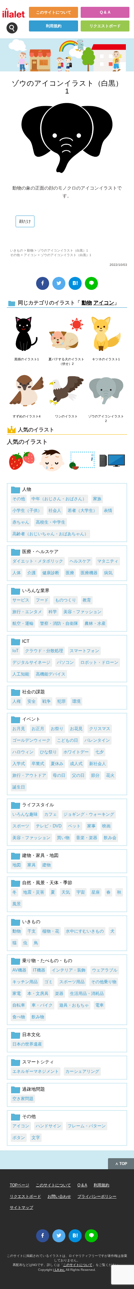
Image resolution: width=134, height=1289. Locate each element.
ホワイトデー (76, 752)
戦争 (46, 701)
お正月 (38, 728)
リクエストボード (105, 26)
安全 (31, 701)
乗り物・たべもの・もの (47, 960)
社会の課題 (33, 691)
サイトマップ (21, 1207)
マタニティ (107, 561)
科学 (52, 611)
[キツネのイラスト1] (106, 334)
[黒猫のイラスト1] (26, 334)
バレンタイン (97, 740)
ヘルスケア (80, 561)
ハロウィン (23, 752)
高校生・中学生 (50, 522)
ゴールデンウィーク (31, 740)
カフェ (50, 814)
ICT (26, 641)
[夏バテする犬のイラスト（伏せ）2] (66, 334)
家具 (31, 864)
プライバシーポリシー (96, 1196)
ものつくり (65, 600)
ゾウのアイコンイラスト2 (106, 419)
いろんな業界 (35, 590)
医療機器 (89, 572)
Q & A (105, 12)
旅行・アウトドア (29, 775)
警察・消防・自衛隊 (59, 623)
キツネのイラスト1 (106, 359)
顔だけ (25, 221)
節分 (95, 775)
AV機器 (19, 970)
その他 (15, 255)
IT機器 (39, 970)
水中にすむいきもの (85, 931)
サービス (20, 600)
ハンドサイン (48, 1125)
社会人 (54, 510)
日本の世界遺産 (27, 1044)
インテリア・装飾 (69, 970)
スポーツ (20, 826)
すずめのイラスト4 (27, 416)
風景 (16, 903)
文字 (36, 1137)
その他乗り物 (103, 981)
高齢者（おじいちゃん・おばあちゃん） (50, 533)
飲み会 (110, 837)
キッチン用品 (25, 981)
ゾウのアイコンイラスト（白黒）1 (67, 87)
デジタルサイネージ (31, 662)
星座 (95, 892)
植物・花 (50, 931)
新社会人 (97, 763)
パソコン (65, 662)
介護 (31, 572)
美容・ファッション (82, 611)
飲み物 (38, 1016)
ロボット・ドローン (99, 662)
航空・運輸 (23, 623)
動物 (30, 250)
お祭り (57, 728)
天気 (65, 892)
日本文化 (31, 1034)
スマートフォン (84, 650)
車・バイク (42, 1005)
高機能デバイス (50, 674)
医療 (70, 572)
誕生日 (18, 787)
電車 (99, 1005)
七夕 (99, 752)
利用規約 (53, 26)
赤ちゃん (20, 522)
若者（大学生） (82, 510)
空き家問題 (23, 1098)
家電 (16, 993)
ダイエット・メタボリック (37, 561)
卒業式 (38, 763)
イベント (31, 719)
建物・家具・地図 (40, 855)
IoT (15, 650)
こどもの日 (67, 740)
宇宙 (80, 892)
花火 (110, 775)
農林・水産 (95, 623)
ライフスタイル (38, 804)
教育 (87, 600)
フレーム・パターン (87, 1125)
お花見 (76, 728)
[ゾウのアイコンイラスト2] (106, 391)
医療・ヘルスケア (40, 551)
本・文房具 (37, 993)
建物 (46, 864)
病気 (108, 572)
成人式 (76, 763)
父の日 (78, 775)
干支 (31, 931)
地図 (16, 864)
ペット (74, 826)
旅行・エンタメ (27, 611)
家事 (91, 826)
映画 (106, 826)
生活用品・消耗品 (87, 993)
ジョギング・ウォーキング (88, 814)
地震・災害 (33, 892)
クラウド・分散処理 (44, 650)
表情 (108, 510)
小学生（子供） (27, 510)
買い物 (63, 837)
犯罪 (61, 701)
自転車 (18, 1005)
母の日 (59, 775)
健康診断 (50, 572)
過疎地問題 (33, 1089)
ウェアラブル (104, 970)
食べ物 (18, 1016)
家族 (97, 498)
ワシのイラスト (66, 416)
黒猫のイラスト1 (26, 359)
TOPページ (19, 1185)
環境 (76, 701)
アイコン (30, 255)
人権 (16, 701)
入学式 (18, 763)
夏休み (57, 763)
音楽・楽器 (86, 837)
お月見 (18, 728)
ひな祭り (48, 752)
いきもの (16, 250)
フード (42, 600)
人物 (26, 489)
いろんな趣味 (25, 814)
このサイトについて (53, 12)
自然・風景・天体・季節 (47, 882)
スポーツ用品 (72, 981)
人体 (16, 572)
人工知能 (20, 674)
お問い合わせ (59, 1196)
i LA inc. (59, 1269)
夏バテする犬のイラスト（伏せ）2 (66, 361)
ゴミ (48, 981)
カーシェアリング (82, 1071)
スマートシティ (38, 1061)
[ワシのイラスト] (66, 391)
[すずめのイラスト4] (26, 391)
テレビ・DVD (48, 826)
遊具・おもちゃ (74, 1005)
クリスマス (99, 728)
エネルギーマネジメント (35, 1071)
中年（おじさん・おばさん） (59, 498)
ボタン (18, 1137)
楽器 (59, 993)
